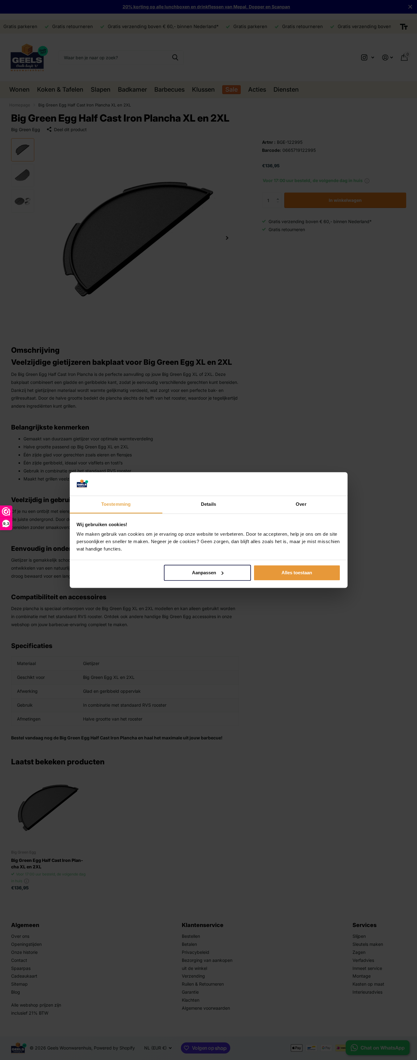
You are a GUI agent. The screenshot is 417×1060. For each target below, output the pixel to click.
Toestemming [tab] (116, 504)
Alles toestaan (296, 572)
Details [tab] (208, 504)
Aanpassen (204, 572)
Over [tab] (301, 504)
